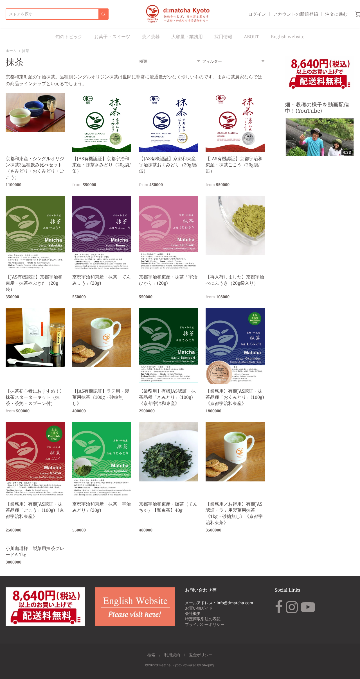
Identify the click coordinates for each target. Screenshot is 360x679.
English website (288, 36)
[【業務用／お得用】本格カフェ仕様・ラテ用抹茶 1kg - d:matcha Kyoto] (235, 451)
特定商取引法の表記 (202, 618)
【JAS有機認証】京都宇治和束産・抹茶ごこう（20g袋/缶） (234, 164)
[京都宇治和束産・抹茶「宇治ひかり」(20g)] (168, 233)
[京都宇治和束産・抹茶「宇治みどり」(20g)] (102, 459)
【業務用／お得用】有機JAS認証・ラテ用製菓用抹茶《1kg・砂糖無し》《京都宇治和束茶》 (234, 513)
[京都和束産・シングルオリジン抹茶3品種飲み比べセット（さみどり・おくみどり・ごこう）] (35, 112)
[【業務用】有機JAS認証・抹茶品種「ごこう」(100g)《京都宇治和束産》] (35, 459)
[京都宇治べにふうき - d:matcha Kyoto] (235, 225)
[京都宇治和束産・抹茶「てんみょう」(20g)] (102, 233)
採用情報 (223, 36)
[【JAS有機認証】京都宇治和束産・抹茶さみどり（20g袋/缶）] (102, 122)
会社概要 (193, 613)
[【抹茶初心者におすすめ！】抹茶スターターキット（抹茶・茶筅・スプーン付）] (35, 337)
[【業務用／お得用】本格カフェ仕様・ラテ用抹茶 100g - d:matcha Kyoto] (102, 337)
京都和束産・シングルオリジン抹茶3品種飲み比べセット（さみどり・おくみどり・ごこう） (35, 167)
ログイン (257, 14)
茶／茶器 (151, 36)
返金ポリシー (201, 654)
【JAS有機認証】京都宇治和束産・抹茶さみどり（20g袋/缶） (101, 164)
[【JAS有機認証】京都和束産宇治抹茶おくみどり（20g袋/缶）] (168, 122)
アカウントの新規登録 (295, 14)
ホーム (11, 50)
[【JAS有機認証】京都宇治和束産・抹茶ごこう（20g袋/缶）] (235, 122)
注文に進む (336, 14)
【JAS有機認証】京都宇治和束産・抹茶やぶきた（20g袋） (34, 283)
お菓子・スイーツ (112, 36)
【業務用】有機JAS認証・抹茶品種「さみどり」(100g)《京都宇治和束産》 (167, 397)
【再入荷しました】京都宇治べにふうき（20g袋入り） (235, 280)
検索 (151, 654)
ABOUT (251, 36)
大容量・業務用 (187, 36)
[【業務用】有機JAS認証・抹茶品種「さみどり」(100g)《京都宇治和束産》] (168, 345)
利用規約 (172, 654)
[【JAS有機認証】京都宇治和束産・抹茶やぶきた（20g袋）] (35, 233)
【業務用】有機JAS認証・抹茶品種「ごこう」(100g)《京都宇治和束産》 (35, 510)
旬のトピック (68, 36)
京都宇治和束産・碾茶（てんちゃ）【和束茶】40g (168, 507)
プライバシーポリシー (204, 624)
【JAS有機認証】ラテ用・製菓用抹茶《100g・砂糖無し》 (100, 397)
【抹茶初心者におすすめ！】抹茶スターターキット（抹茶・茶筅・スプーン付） (35, 397)
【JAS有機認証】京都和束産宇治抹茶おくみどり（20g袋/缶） (168, 164)
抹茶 (25, 50)
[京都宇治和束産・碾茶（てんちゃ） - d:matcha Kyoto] (168, 451)
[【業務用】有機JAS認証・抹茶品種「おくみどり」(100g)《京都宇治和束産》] (235, 346)
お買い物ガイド (199, 608)
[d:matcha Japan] (178, 14)
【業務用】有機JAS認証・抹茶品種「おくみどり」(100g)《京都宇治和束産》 (235, 397)
